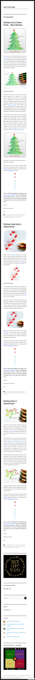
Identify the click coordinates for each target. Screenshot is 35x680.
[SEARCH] (25, 598)
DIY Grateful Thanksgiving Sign (13, 636)
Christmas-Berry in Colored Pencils (10, 402)
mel (5, 214)
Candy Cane (6, 392)
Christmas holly (22, 546)
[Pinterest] (5, 589)
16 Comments (18, 217)
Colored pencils (6, 217)
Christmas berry (10, 546)
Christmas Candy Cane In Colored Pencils (12, 225)
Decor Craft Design (9, 7)
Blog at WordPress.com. (15, 675)
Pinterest (5, 168)
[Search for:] (14, 598)
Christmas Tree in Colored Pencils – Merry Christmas (13, 23)
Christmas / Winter (18, 214)
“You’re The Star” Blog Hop (9, 194)
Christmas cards (10, 441)
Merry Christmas (12, 217)
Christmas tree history (19, 215)
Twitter (16, 170)
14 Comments (16, 547)
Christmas (13, 254)
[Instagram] (7, 589)
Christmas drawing (7, 215)
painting (23, 214)
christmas (9, 392)
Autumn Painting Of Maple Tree (13, 621)
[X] (10, 589)
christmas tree (12, 215)
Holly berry (11, 547)
